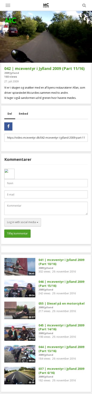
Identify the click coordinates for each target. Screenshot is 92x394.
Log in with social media (22, 222)
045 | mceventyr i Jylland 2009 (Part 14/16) (61, 327)
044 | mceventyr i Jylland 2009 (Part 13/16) (61, 349)
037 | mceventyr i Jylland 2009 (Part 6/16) (61, 371)
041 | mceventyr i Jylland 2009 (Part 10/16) (61, 262)
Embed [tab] (23, 114)
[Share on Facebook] (8, 126)
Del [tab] (9, 114)
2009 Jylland (11, 72)
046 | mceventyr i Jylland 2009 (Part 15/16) (61, 284)
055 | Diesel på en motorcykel (62, 303)
